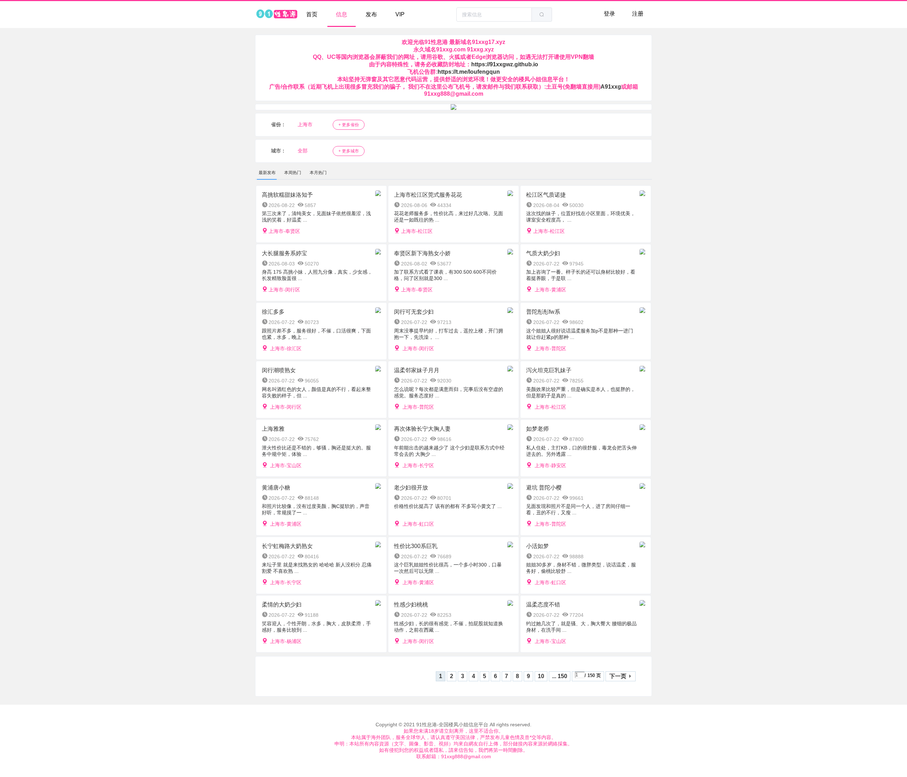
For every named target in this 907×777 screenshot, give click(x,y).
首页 (311, 14)
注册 (637, 14)
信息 (341, 14)
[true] (542, 14)
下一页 (617, 676)
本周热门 (292, 172)
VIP (400, 14)
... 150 (559, 676)
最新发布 (267, 172)
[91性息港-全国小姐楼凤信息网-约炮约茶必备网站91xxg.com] (276, 15)
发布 (371, 14)
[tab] (267, 173)
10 (541, 676)
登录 (609, 14)
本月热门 (318, 172)
